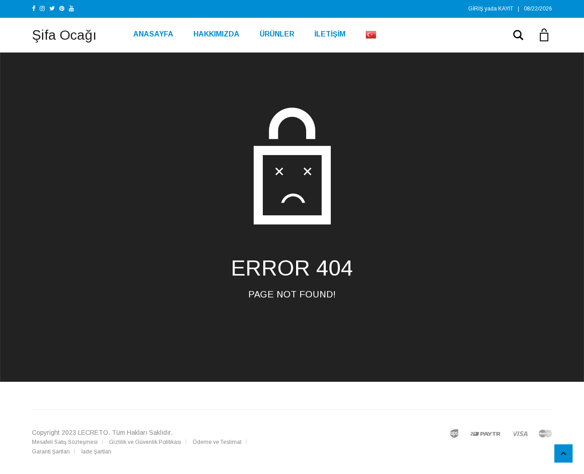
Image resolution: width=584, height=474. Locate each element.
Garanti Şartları (51, 451)
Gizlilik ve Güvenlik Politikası (145, 442)
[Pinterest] (61, 8)
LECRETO (93, 432)
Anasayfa (153, 34)
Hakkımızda (216, 34)
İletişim (329, 34)
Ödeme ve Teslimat (217, 442)
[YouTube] (71, 8)
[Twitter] (52, 8)
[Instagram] (42, 8)
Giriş (475, 8)
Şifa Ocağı (64, 34)
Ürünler (277, 34)
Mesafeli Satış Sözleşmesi (65, 442)
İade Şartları (96, 451)
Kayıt (505, 8)
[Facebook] (33, 8)
